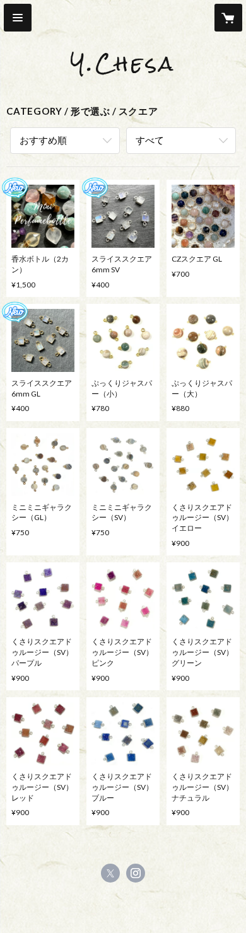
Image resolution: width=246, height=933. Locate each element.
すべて (150, 140)
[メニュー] (18, 18)
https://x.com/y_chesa (110, 873)
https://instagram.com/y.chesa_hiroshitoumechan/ (135, 873)
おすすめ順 (43, 140)
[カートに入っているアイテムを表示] (228, 18)
